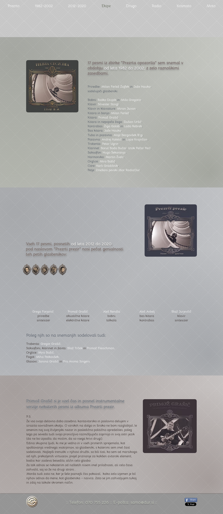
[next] (190, 289)
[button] (43, 287)
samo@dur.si (142, 502)
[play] (189, 306)
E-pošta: (121, 502)
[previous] (32, 289)
